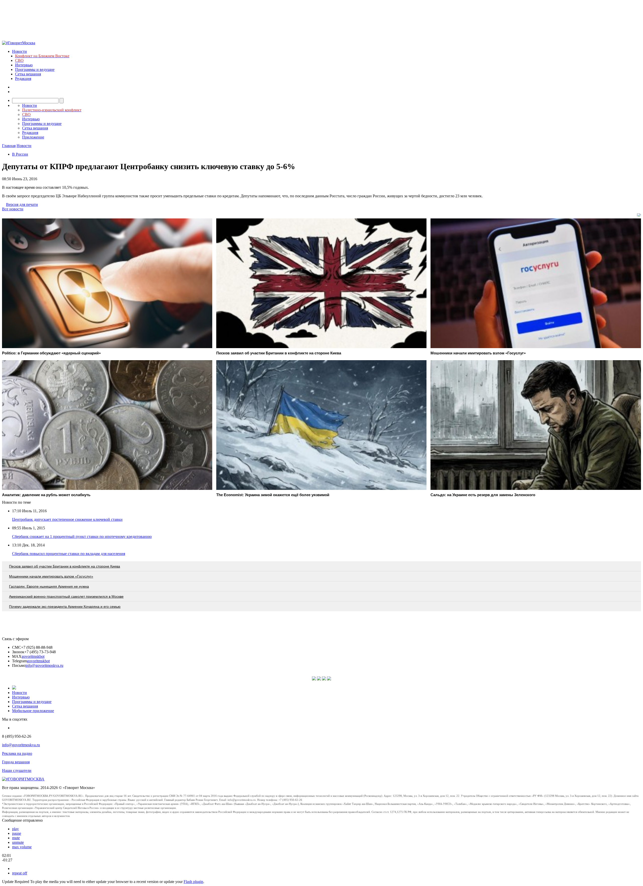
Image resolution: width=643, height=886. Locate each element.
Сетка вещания (28, 74)
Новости (19, 51)
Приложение (33, 137)
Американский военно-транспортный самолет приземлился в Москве (66, 596)
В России (20, 154)
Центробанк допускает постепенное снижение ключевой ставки (67, 519)
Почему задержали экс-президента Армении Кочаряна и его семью (65, 606)
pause (16, 833)
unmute (18, 842)
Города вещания (16, 762)
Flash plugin (193, 881)
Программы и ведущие (35, 69)
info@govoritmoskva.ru (44, 665)
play (15, 829)
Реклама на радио (17, 753)
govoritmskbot (33, 656)
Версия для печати (22, 204)
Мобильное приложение (33, 711)
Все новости (12, 209)
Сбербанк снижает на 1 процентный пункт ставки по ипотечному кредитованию (82, 536)
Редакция (23, 78)
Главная (9, 146)
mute (16, 838)
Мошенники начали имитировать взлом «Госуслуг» (51, 576)
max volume (22, 847)
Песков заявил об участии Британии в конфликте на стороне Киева (64, 566)
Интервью (24, 65)
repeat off (19, 873)
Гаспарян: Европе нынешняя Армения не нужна (49, 586)
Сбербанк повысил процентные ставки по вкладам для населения (68, 553)
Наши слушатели (16, 770)
